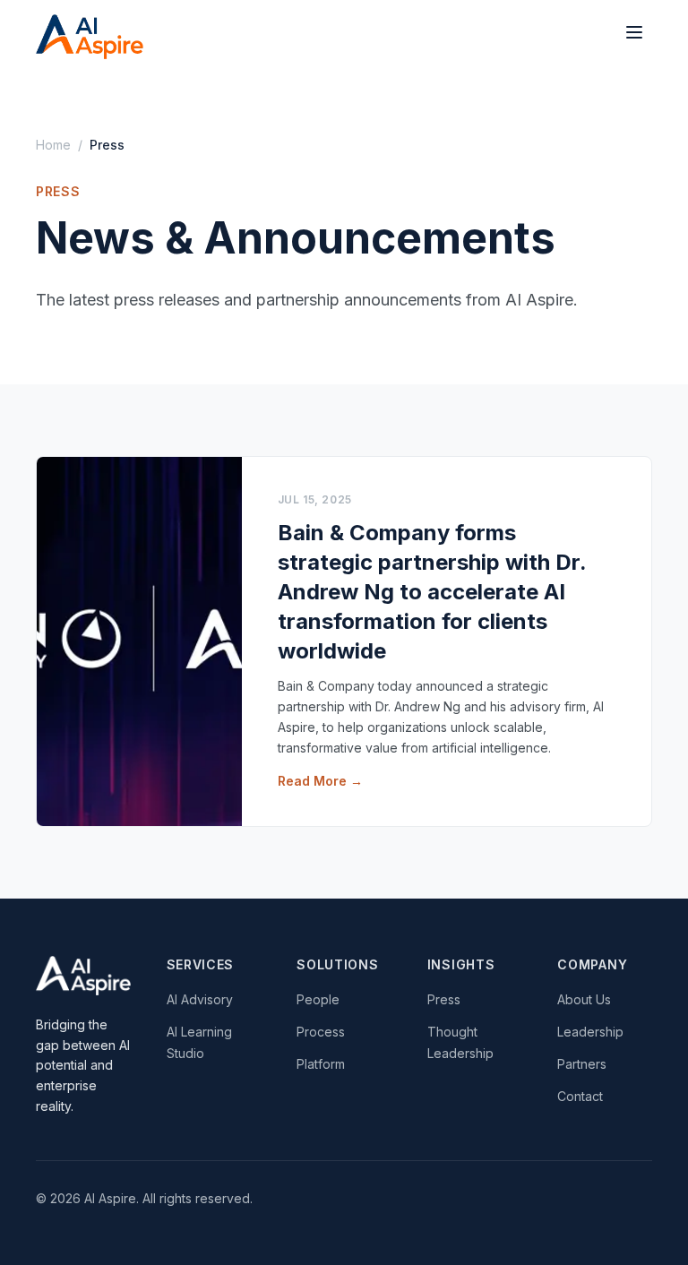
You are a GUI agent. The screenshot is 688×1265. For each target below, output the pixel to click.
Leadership (590, 1031)
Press (443, 999)
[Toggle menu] (634, 32)
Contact (580, 1096)
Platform (321, 1063)
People (318, 999)
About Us (584, 999)
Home (53, 144)
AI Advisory (200, 999)
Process (321, 1031)
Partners (581, 1063)
